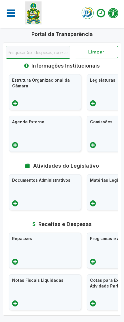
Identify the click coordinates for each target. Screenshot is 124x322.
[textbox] (39, 52)
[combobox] (38, 52)
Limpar (96, 52)
